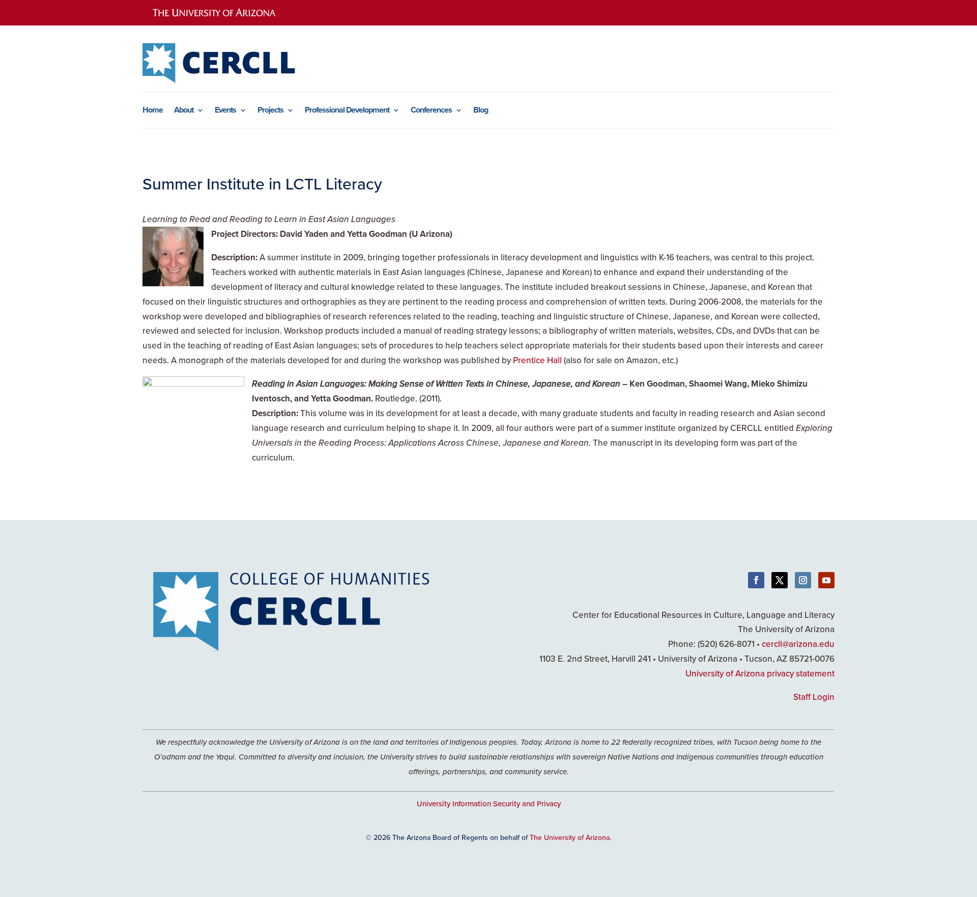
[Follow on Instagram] (803, 580)
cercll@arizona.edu (798, 644)
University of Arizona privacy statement (760, 673)
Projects (270, 111)
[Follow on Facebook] (756, 580)
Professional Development (347, 111)
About (183, 111)
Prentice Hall (537, 360)
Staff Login (814, 697)
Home (152, 111)
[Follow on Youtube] (826, 580)
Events (225, 111)
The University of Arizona (570, 837)
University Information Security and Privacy (489, 803)
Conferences (431, 111)
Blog (480, 111)
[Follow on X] (779, 580)
